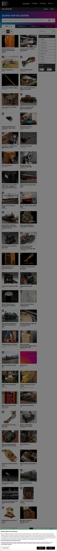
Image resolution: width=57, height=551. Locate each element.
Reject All (41, 548)
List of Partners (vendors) (6, 544)
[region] (28, 540)
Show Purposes (5, 548)
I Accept (50, 548)
